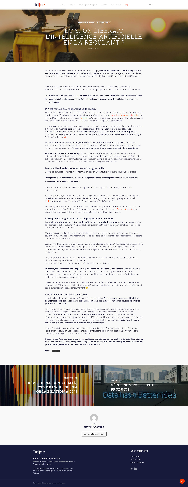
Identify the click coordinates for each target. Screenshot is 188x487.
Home (62, 5)
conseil (71, 5)
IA (59, 351)
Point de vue (103, 22)
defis (54, 351)
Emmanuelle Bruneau (59, 483)
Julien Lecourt (94, 48)
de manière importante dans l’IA (123, 115)
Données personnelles (138, 462)
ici (65, 137)
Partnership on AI (125, 209)
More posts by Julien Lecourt (94, 434)
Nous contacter (116, 5)
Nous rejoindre (135, 456)
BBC (49, 201)
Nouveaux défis (86, 22)
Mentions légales (136, 459)
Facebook (84, 118)
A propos (104, 5)
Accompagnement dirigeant (88, 5)
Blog (126, 5)
